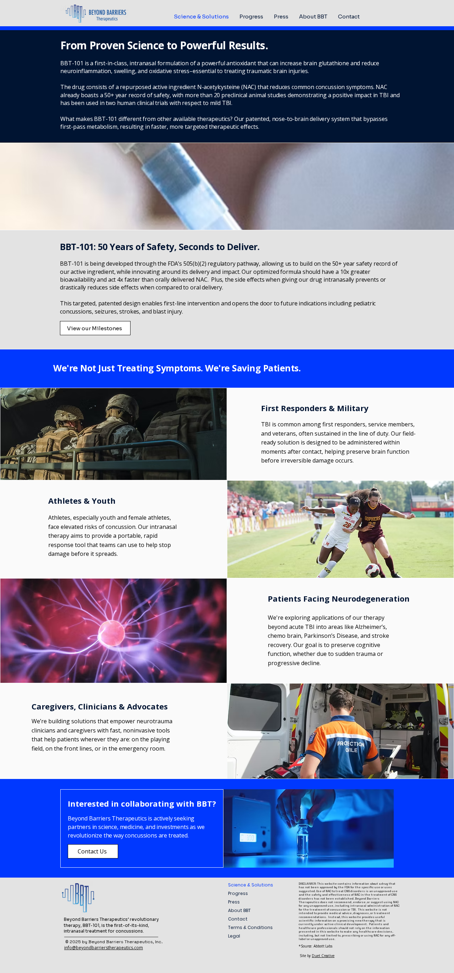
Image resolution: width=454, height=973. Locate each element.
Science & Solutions (250, 885)
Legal (234, 936)
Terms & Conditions (250, 927)
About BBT (239, 910)
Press (234, 902)
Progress (238, 893)
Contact (238, 919)
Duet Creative (323, 955)
